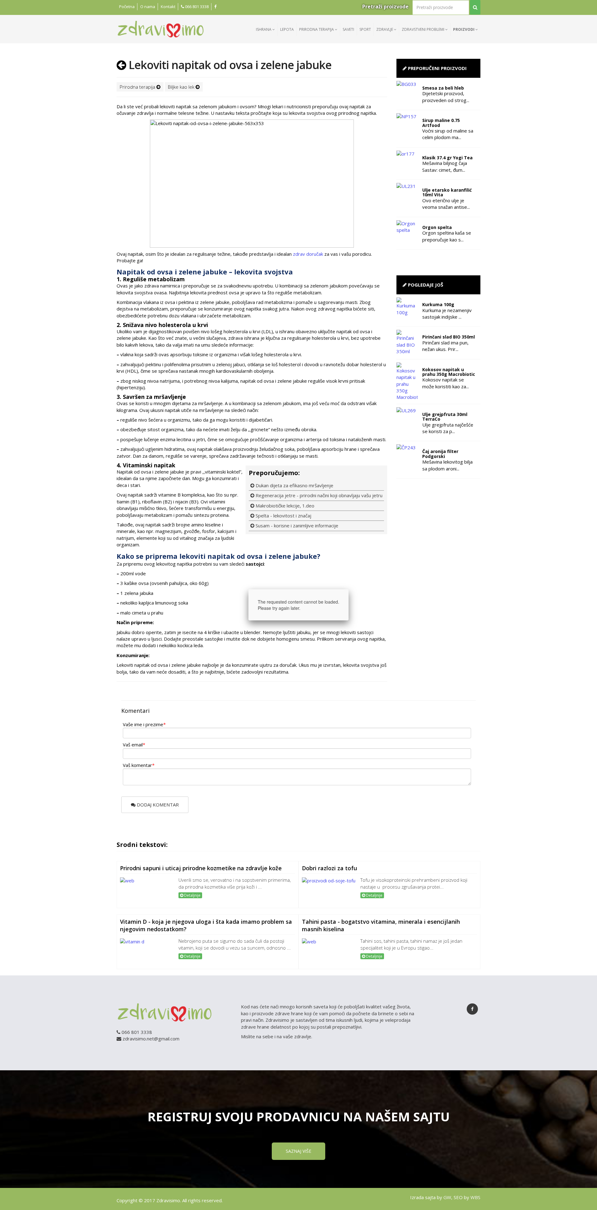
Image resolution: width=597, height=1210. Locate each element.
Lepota (287, 29)
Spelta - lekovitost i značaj (282, 515)
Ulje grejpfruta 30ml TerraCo (444, 416)
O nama (147, 6)
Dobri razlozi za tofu (329, 868)
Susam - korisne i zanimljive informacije (296, 525)
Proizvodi (464, 29)
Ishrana (264, 29)
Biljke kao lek (182, 87)
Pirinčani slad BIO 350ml (448, 337)
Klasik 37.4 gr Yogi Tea (447, 158)
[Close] (348, 589)
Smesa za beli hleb (443, 88)
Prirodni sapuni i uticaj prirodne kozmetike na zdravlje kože (201, 868)
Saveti (348, 29)
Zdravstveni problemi (423, 29)
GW (447, 1197)
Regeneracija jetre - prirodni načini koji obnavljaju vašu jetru (318, 495)
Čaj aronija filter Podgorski (440, 453)
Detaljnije (192, 895)
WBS (475, 1197)
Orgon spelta (437, 227)
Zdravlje (385, 29)
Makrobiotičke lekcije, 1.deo (284, 505)
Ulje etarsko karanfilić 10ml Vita (447, 192)
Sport (365, 29)
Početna (127, 6)
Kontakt (168, 6)
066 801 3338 (196, 6)
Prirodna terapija (317, 29)
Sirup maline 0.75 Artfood (441, 122)
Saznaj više (298, 1151)
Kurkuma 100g (438, 304)
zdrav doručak (308, 254)
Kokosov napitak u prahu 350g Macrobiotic (448, 372)
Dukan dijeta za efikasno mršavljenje (293, 485)
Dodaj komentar (157, 804)
